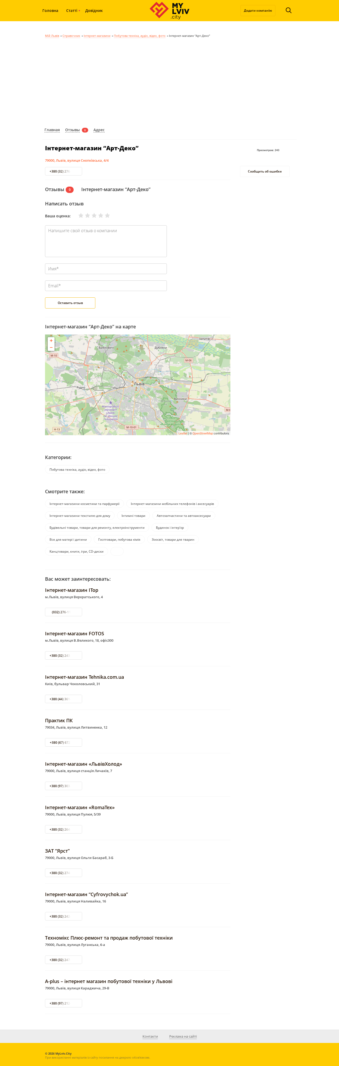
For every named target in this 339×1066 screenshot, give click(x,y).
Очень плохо (77, 215)
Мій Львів (52, 36)
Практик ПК (59, 720)
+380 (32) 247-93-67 (64, 960)
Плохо (84, 215)
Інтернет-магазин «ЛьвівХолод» (83, 764)
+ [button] (51, 340)
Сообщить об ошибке (265, 171)
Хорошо (97, 215)
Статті (71, 10)
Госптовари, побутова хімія (119, 539)
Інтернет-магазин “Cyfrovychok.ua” (86, 894)
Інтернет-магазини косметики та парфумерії (84, 503)
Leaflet (183, 433)
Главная (52, 129)
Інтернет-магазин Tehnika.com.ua (84, 677)
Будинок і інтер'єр (170, 527)
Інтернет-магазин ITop (71, 590)
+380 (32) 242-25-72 (64, 916)
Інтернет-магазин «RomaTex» (80, 807)
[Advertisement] (169, 82)
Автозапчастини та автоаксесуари (184, 515)
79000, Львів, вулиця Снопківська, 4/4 (77, 160)
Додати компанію (258, 10)
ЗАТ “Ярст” (57, 851)
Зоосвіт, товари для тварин (173, 539)
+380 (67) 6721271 (64, 742)
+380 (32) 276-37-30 (64, 171)
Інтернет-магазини (97, 36)
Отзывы (72, 129)
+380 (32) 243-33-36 (64, 655)
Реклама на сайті (183, 1036)
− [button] (51, 347)
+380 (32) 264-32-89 (64, 829)
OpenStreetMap (203, 433)
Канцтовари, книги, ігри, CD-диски (77, 551)
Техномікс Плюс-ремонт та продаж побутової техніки (109, 938)
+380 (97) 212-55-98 (64, 1003)
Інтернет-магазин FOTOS (74, 633)
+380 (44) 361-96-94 (64, 699)
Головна (50, 10)
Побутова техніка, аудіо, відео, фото (140, 36)
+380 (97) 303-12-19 (64, 786)
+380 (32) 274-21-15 (64, 873)
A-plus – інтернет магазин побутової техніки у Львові (108, 981)
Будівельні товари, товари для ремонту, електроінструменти (97, 527)
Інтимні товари (133, 515)
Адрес (99, 129)
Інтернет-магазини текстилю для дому (80, 515)
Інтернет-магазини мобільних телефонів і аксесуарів (172, 503)
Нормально (90, 215)
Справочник (71, 36)
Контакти (150, 1036)
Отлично (104, 215)
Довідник (94, 10)
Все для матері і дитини (68, 539)
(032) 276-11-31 (63, 612)
